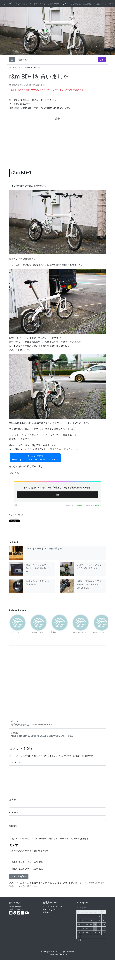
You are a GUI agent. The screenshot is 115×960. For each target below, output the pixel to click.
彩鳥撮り (47, 912)
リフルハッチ (22, 4)
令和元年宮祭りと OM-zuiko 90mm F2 (31, 724)
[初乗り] (59, 622)
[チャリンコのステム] (17, 622)
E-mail (13, 812)
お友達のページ (100, 4)
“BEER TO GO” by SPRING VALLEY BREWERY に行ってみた (42, 735)
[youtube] (27, 913)
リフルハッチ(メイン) (52, 906)
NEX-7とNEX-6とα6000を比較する (44, 548)
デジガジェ (76, 4)
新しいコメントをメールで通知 (27, 861)
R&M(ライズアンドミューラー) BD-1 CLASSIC (35, 459)
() (26, 85)
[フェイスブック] (23, 913)
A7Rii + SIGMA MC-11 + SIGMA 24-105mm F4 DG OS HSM (88, 584)
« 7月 (78, 940)
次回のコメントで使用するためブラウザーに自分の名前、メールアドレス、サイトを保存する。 (51, 839)
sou (45, 85)
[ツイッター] (19, 913)
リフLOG (7, 3)
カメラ (43, 4)
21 (95, 928)
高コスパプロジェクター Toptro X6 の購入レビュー (38, 568)
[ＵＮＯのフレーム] (80, 622)
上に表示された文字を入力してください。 (30, 850)
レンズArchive (54, 4)
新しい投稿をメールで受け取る (27, 868)
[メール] (11, 913)
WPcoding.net (49, 909)
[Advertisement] (57, 140)
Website (13, 825)
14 (95, 924)
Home (11, 67)
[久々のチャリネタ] (38, 622)
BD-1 (23, 514)
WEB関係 (87, 4)
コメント (14, 762)
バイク (33, 4)
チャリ (66, 4)
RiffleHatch (62, 954)
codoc (97, 505)
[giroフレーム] (101, 622)
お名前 (13, 799)
